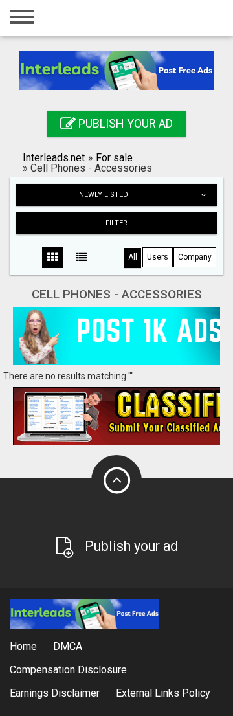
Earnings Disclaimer (55, 693)
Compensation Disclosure (68, 670)
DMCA (67, 646)
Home (23, 646)
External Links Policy (163, 693)
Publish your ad (124, 123)
